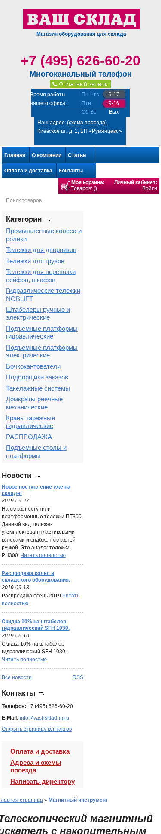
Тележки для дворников (41, 249)
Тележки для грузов (35, 261)
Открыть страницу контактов (37, 729)
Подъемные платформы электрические (42, 351)
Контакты (71, 171)
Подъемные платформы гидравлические (42, 332)
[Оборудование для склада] (81, 18)
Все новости (17, 677)
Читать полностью (43, 555)
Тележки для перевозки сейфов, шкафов (41, 275)
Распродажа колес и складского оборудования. (36, 576)
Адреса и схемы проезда (35, 766)
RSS (78, 677)
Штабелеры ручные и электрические (38, 313)
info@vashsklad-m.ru (44, 718)
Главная (14, 155)
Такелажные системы (38, 388)
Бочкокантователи (33, 366)
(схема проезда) (87, 123)
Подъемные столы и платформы (36, 451)
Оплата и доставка (28, 171)
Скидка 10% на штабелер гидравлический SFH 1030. (36, 625)
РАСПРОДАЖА (29, 436)
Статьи (77, 155)
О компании (46, 155)
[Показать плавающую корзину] (65, 186)
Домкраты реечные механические (34, 402)
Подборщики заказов (37, 377)
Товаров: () (84, 188)
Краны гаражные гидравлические (30, 421)
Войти (149, 188)
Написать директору (42, 781)
